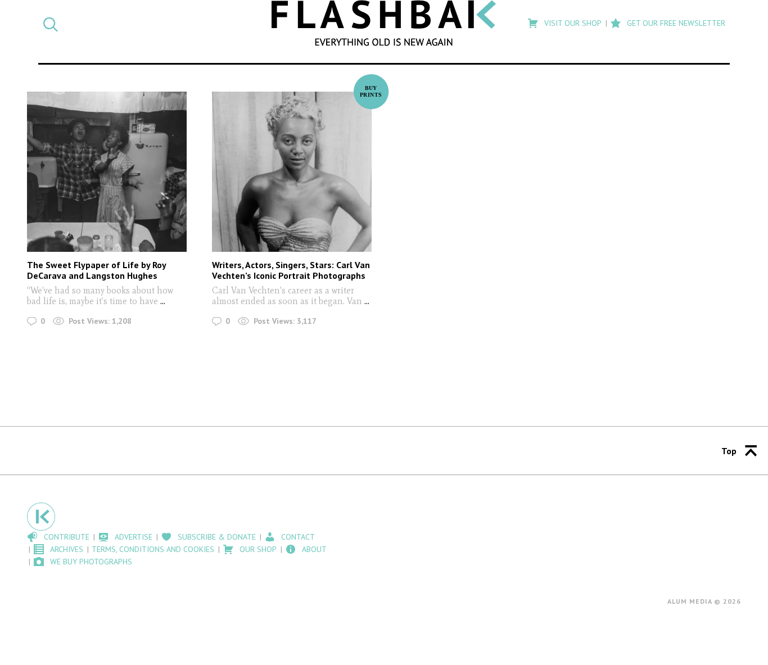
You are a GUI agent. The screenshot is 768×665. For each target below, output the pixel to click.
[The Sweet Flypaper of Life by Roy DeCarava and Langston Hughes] (107, 171)
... (161, 301)
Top (729, 450)
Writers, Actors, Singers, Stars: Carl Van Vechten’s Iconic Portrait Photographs (291, 270)
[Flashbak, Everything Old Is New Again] (384, 23)
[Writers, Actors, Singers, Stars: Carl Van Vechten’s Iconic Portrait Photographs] (292, 171)
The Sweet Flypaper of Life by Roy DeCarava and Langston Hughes (96, 270)
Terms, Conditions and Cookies (153, 549)
